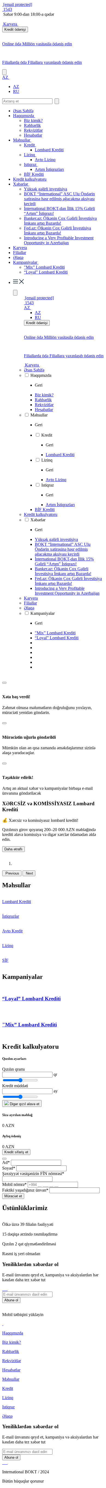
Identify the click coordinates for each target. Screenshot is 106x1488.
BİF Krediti (34, 174)
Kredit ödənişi (15, 29)
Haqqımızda (24, 115)
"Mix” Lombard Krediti (44, 267)
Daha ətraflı (13, 849)
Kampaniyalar (25, 262)
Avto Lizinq (45, 159)
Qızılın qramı (13, 1069)
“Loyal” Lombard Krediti (46, 272)
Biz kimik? (33, 120)
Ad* (6, 1162)
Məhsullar (22, 140)
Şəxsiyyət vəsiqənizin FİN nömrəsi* (33, 1173)
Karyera (10, 24)
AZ (16, 86)
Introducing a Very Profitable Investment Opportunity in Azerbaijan (58, 240)
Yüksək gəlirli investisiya (45, 189)
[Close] (4, 683)
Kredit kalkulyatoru (29, 179)
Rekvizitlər (33, 130)
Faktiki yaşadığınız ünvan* (25, 1190)
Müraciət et (13, 1196)
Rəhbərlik (32, 125)
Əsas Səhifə (23, 110)
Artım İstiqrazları (49, 169)
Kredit (30, 145)
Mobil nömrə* (14, 1184)
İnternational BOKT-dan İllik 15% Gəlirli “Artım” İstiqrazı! (64, 561)
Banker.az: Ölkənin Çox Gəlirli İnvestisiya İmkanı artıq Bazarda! (60, 220)
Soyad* (8, 1168)
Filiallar (19, 252)
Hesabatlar (33, 135)
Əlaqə (18, 257)
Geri (38, 385)
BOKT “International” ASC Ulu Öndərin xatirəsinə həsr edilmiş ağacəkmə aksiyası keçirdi (59, 199)
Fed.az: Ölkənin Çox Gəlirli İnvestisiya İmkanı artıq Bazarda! (57, 230)
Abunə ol (11, 1300)
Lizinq (30, 154)
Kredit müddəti (15, 1085)
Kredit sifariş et (16, 1152)
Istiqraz (31, 164)
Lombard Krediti (49, 150)
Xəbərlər (21, 184)
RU (16, 91)
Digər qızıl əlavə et (24, 1104)
